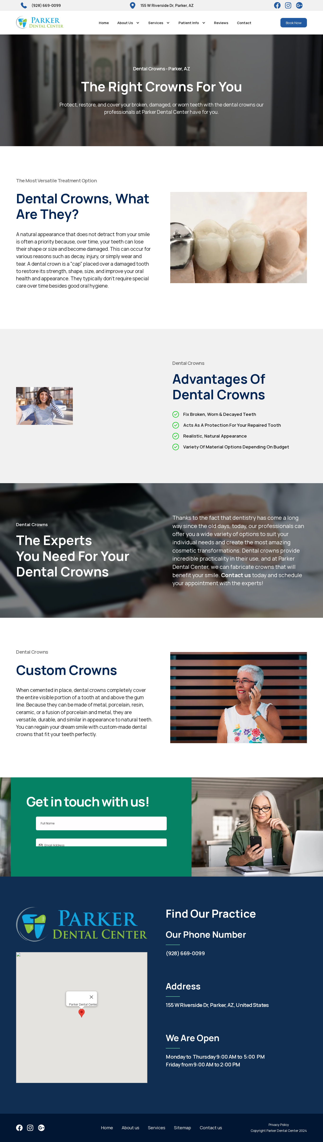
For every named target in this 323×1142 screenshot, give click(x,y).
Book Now (293, 22)
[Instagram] (299, 5)
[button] (128, 23)
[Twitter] (288, 5)
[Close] (91, 997)
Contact (244, 22)
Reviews (221, 22)
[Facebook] (277, 5)
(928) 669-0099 (185, 953)
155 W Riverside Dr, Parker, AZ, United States (217, 1005)
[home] (39, 22)
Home (104, 22)
